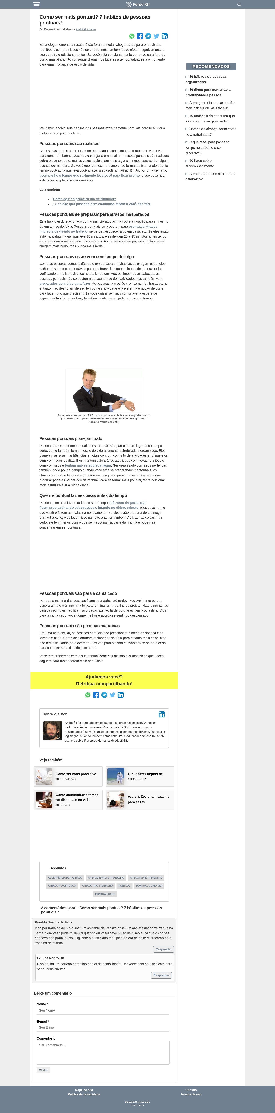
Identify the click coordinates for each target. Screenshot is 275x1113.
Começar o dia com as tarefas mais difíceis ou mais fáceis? (210, 105)
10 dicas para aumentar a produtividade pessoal (208, 92)
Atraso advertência (62, 885)
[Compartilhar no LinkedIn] (165, 36)
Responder (164, 949)
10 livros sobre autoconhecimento (199, 163)
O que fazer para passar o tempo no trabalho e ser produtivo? (207, 147)
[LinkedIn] (162, 714)
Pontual (124, 885)
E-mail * (43, 1021)
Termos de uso (191, 1094)
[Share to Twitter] (156, 36)
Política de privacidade (84, 1094)
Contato (191, 1090)
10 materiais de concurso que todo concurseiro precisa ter (210, 118)
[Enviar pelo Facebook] (140, 36)
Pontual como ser (149, 885)
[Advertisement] (104, 96)
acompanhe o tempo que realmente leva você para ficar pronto (89, 175)
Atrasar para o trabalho (106, 877)
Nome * (42, 1004)
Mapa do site (84, 1090)
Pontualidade (105, 893)
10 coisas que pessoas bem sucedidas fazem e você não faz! (101, 204)
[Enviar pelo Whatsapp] (132, 36)
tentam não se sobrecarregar (88, 465)
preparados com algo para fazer (64, 283)
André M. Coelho (86, 29)
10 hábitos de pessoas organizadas (206, 79)
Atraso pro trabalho (97, 885)
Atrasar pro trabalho (146, 877)
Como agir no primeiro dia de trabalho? (84, 199)
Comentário (46, 1038)
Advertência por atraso (65, 877)
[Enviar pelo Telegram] (148, 36)
